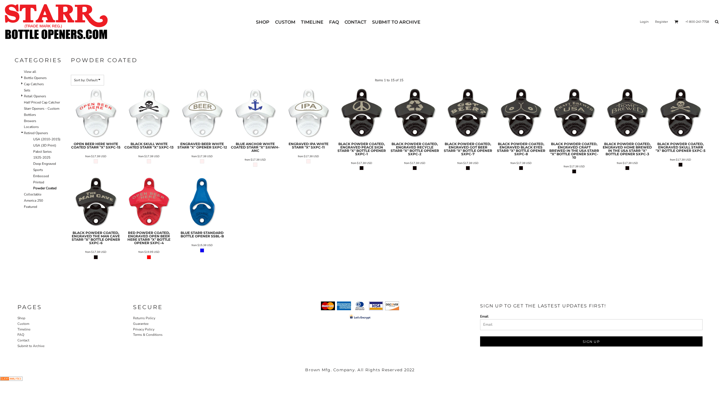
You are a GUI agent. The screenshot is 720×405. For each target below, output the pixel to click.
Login (644, 22)
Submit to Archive (30, 346)
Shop (21, 318)
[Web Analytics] (11, 379)
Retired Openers (36, 133)
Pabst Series (42, 151)
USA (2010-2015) (46, 139)
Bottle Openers (35, 78)
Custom (23, 323)
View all (30, 71)
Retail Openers (35, 96)
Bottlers (30, 114)
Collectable (32, 194)
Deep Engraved (44, 163)
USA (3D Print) (44, 145)
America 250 (33, 200)
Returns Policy (144, 318)
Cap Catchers (34, 84)
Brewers (30, 121)
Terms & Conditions (148, 334)
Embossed (41, 176)
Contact (23, 340)
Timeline (23, 329)
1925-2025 (41, 157)
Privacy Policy (143, 329)
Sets (27, 90)
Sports (38, 170)
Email (484, 316)
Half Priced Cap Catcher (42, 102)
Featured (30, 206)
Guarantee (140, 323)
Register (661, 22)
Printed (38, 182)
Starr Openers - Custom (41, 108)
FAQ (20, 334)
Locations (31, 127)
